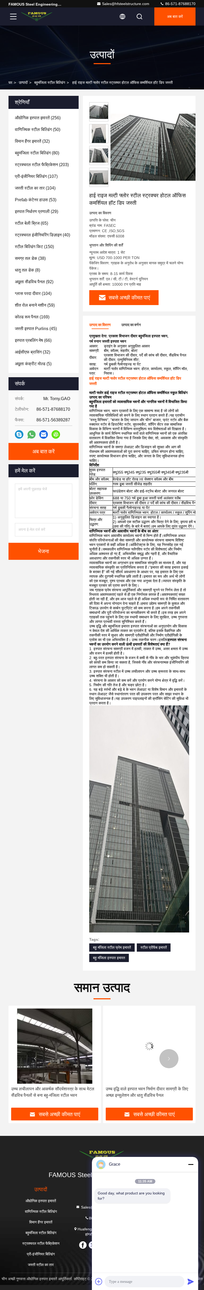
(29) (36, 211)
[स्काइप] (19, 434)
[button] (35, 1058)
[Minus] (191, 1164)
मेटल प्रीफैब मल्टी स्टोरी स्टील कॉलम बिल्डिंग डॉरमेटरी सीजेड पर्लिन (147, 1092)
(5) (33, 363)
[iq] (55, 434)
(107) (36, 176)
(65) (31, 223)
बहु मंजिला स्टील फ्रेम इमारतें (112, 947)
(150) (34, 246)
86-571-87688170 (180, 4)
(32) (32, 141)
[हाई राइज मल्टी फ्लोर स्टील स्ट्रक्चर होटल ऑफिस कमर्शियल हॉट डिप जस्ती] (155, 147)
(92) (34, 282)
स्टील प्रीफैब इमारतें (154, 947)
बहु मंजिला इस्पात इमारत (109, 958)
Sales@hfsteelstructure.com (125, 4)
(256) (38, 118)
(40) (42, 235)
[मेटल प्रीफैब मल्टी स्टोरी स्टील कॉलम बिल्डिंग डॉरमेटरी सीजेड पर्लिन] (149, 1046)
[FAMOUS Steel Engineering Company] (37, 16)
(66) (33, 340)
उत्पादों (23, 82)
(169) (32, 317)
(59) (35, 305)
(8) (27, 270)
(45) (36, 328)
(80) (37, 153)
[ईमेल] (43, 434)
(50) (37, 129)
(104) (35, 188)
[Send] (190, 1281)
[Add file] (99, 1281)
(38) (30, 258)
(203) (42, 164)
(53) (35, 200)
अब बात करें (175, 16)
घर (10, 82)
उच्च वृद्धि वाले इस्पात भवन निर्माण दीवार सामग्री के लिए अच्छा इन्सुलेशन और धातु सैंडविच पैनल (52, 1092)
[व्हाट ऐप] (31, 434)
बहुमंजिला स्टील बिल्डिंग (49, 82)
